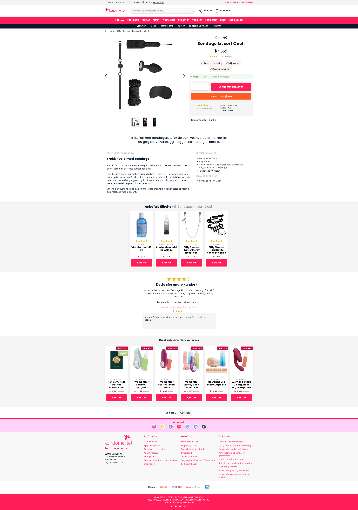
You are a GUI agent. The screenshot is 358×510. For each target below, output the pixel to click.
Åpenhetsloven (151, 453)
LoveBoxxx (116, 379)
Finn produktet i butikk (203, 119)
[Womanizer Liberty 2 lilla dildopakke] (191, 347)
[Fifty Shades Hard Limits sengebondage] (216, 212)
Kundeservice (231, 2)
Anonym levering (213, 63)
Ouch (214, 158)
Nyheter (217, 26)
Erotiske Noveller (198, 26)
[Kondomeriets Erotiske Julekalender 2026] (116, 347)
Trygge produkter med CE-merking (198, 460)
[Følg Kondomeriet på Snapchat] (162, 428)
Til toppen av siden (179, 506)
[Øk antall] (206, 86)
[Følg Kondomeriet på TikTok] (203, 428)
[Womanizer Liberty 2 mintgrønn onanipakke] (141, 347)
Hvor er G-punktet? (227, 466)
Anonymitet (158, 2)
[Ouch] (221, 39)
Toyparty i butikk (189, 456)
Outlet (181, 26)
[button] (106, 76)
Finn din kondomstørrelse (230, 459)
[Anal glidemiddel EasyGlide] (166, 212)
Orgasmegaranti (221, 69)
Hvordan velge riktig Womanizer (234, 470)
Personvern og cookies (155, 449)
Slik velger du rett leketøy (230, 441)
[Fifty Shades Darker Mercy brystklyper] (191, 212)
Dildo (153, 26)
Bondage (203, 158)
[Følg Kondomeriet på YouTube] (179, 428)
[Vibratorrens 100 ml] (141, 212)
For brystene (191, 244)
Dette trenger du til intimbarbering (235, 463)
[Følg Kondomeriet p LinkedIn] (195, 428)
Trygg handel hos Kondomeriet (196, 449)
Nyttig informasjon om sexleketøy (234, 445)
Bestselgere (167, 26)
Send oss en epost (117, 448)
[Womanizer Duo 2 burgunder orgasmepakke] (241, 347)
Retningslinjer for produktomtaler (160, 460)
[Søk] (192, 10)
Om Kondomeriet (189, 441)
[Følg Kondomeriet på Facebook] (170, 428)
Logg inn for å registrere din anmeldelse (179, 302)
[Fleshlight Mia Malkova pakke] (216, 347)
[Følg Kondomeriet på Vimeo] (187, 428)
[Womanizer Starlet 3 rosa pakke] (166, 347)
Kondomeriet (141, 379)
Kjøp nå (141, 262)
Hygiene (141, 244)
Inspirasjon (149, 464)
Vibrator (141, 26)
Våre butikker (248, 2)
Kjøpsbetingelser (152, 445)
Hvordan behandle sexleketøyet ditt (235, 449)
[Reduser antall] (194, 86)
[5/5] (141, 241)
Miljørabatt (234, 63)
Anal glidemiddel (166, 244)
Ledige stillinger (189, 464)
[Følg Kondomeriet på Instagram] (154, 428)
